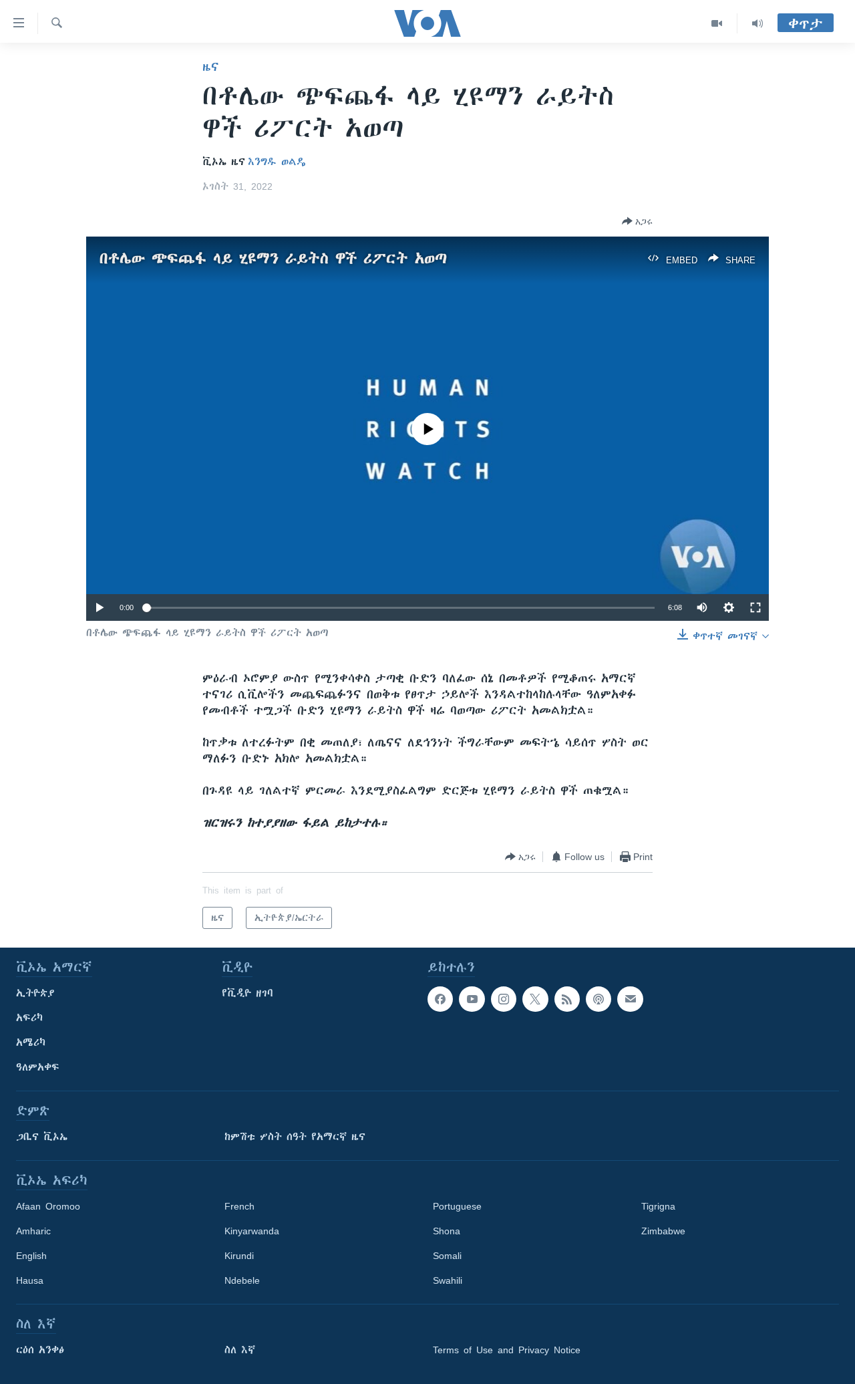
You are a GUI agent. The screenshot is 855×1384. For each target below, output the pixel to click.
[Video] (717, 23)
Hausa (29, 1280)
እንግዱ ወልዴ (277, 162)
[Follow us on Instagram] (503, 999)
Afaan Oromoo (48, 1206)
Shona (446, 1231)
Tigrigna (658, 1206)
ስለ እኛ (239, 1350)
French (239, 1206)
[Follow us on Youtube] (471, 999)
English (31, 1256)
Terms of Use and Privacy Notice (506, 1350)
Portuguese (457, 1206)
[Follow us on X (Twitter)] (535, 999)
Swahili (447, 1280)
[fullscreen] (755, 607)
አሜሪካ (30, 1042)
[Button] (637, 221)
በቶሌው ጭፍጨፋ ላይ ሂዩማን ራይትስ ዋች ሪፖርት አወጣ (273, 258)
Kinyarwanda (251, 1231)
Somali (447, 1256)
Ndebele (242, 1280)
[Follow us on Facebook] (440, 999)
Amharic (33, 1231)
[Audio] (757, 23)
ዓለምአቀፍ (37, 1067)
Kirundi (239, 1256)
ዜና (210, 67)
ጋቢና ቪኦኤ (41, 1137)
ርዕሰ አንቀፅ (40, 1350)
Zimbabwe (663, 1231)
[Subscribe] (630, 999)
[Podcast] (598, 999)
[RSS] (567, 999)
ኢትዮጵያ (35, 993)
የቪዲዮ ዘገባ (247, 993)
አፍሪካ (29, 1018)
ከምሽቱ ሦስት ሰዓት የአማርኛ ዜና (294, 1137)
